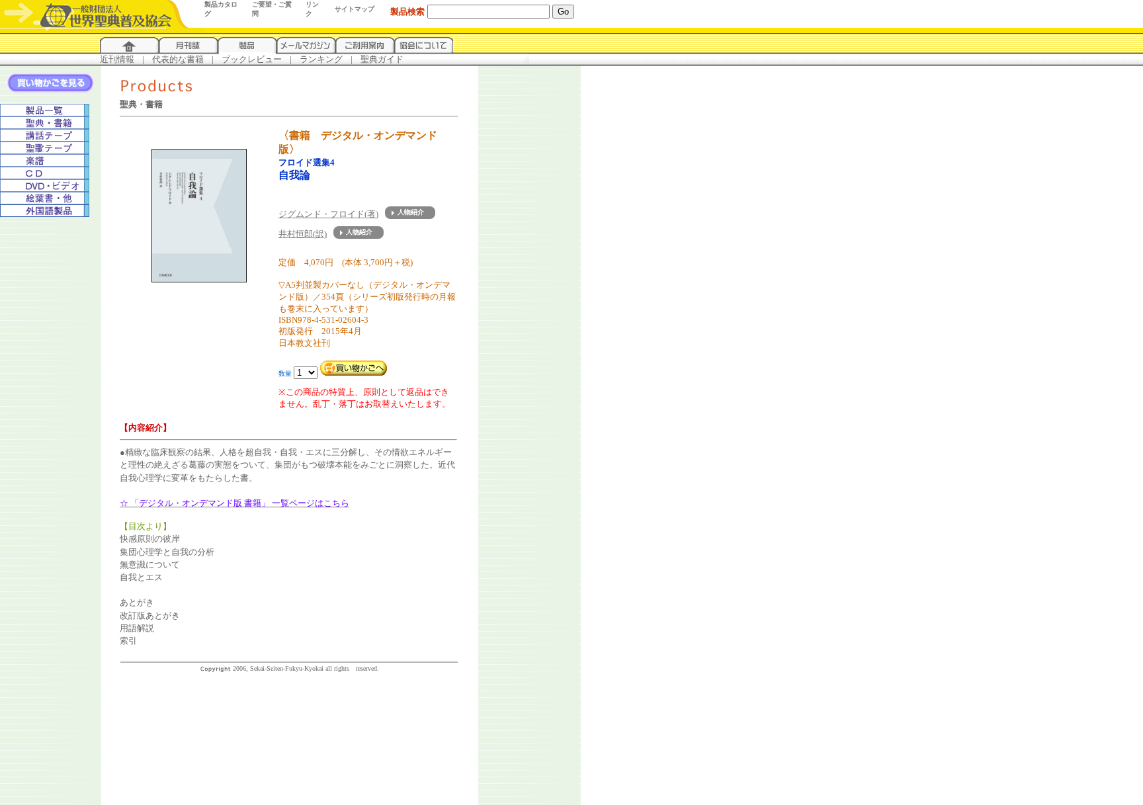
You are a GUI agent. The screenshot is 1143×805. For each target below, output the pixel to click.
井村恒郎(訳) (302, 234)
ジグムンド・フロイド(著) (328, 214)
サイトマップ (354, 9)
